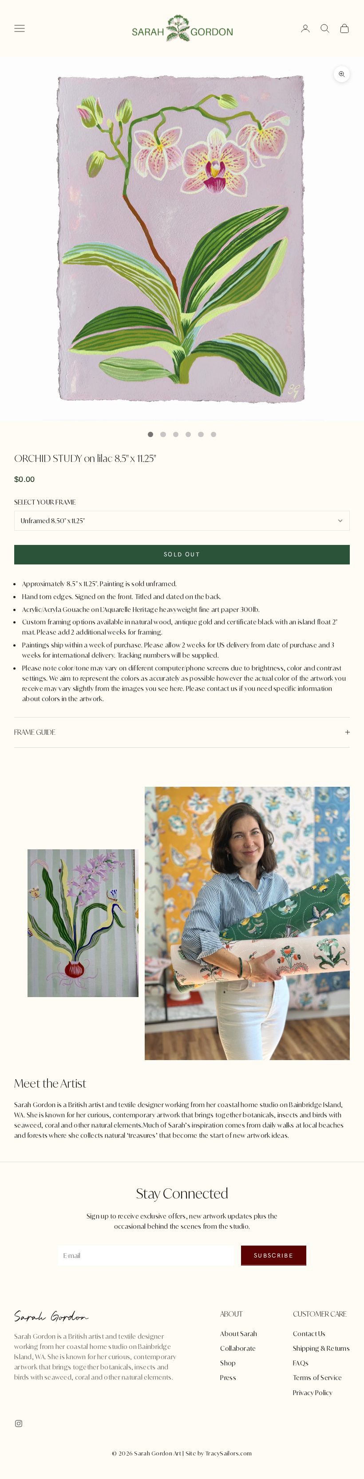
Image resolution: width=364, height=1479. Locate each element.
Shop (228, 1363)
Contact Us (309, 1333)
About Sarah (238, 1333)
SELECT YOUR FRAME (45, 502)
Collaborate (238, 1348)
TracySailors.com (229, 1453)
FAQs (301, 1363)
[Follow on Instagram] (18, 1423)
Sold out (182, 554)
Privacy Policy (312, 1392)
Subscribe (273, 1255)
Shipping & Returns (321, 1348)
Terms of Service (317, 1377)
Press (228, 1377)
